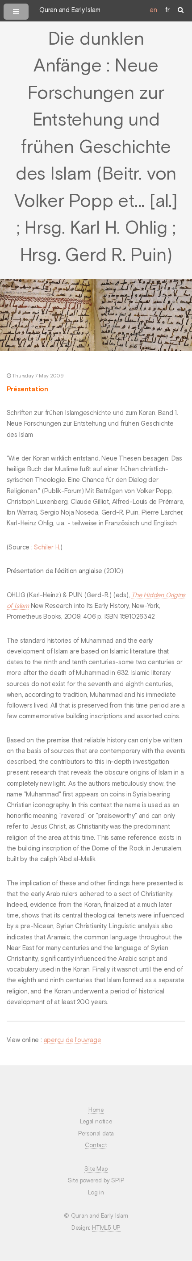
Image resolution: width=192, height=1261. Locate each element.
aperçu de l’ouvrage (72, 1040)
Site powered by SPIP (96, 1181)
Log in (96, 1193)
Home (96, 1110)
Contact (96, 1145)
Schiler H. (47, 548)
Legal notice (96, 1122)
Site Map (95, 1169)
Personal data (96, 1134)
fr (167, 10)
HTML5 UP (106, 1228)
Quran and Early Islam (69, 10)
